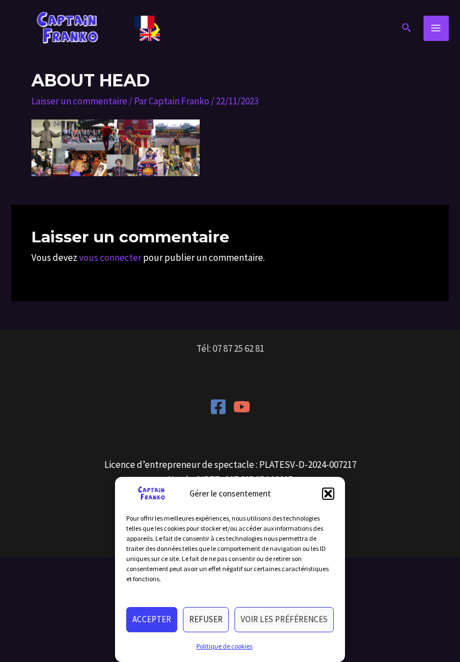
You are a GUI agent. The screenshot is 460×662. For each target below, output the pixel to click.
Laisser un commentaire (79, 101)
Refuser (206, 619)
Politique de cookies (224, 646)
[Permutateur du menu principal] (436, 29)
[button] (328, 493)
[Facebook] (218, 406)
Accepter (151, 619)
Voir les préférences (284, 619)
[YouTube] (241, 406)
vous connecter (110, 257)
